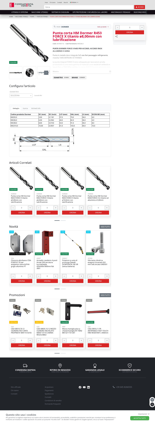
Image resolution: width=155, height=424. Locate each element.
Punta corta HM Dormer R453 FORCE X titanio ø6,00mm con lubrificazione (46, 199)
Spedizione (49, 394)
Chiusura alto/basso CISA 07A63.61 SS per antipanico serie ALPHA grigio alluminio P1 (21, 263)
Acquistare (49, 387)
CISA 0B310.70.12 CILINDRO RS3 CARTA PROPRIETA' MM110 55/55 (21, 331)
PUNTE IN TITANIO (42, 17)
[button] (57, 353)
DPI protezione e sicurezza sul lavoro (90, 12)
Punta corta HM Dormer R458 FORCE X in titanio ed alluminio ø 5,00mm (98, 198)
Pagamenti (49, 390)
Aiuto (46, 2)
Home (11, 17)
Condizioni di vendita (53, 400)
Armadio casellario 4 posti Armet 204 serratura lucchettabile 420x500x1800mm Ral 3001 (47, 264)
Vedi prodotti (101, 27)
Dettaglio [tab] (16, 108)
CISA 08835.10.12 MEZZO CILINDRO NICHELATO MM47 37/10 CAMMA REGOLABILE (46, 332)
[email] (152, 400)
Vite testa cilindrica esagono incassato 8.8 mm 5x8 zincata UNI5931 (97, 262)
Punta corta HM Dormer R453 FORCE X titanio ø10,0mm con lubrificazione (72, 199)
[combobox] (21, 96)
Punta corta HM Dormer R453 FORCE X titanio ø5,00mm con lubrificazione (20, 199)
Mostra (56, 71)
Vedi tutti (105, 295)
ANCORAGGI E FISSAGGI (120, 12)
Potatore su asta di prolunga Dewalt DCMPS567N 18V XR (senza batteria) (70, 263)
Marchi (66, 2)
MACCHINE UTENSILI (40, 12)
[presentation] (10, 12)
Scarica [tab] (25, 108)
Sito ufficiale (16, 387)
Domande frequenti (53, 404)
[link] (21, 5)
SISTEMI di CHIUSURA (60, 12)
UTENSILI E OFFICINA (19, 12)
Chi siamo (52, 2)
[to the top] (152, 404)
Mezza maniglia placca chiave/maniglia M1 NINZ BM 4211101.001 (72, 331)
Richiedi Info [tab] (35, 108)
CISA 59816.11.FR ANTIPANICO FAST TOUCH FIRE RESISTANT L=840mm (98, 331)
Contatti (59, 2)
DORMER (65, 27)
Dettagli (21, 311)
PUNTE (32, 17)
